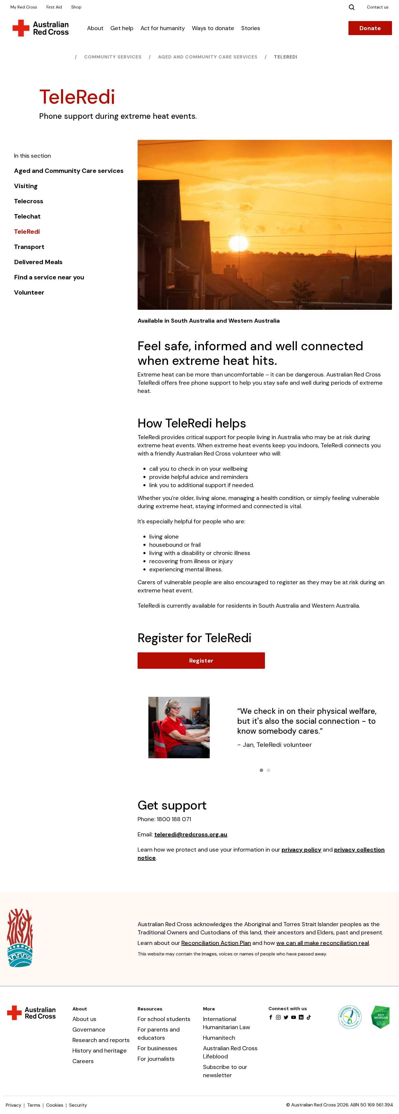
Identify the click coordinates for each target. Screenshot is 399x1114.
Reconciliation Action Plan (216, 943)
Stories (250, 28)
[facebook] (270, 1017)
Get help (121, 28)
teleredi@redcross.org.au (190, 834)
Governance (88, 1029)
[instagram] (278, 1017)
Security (78, 1105)
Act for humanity (162, 28)
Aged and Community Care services (208, 57)
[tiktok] (308, 1017)
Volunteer (29, 292)
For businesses (157, 1048)
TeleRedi (285, 57)
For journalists (156, 1059)
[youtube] (293, 1017)
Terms (33, 1105)
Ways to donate (213, 28)
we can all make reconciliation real (322, 943)
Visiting (26, 186)
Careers (83, 1061)
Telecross (28, 201)
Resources (150, 1009)
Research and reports (101, 1040)
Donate (370, 28)
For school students (164, 1019)
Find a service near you (49, 277)
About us (84, 1019)
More (209, 1009)
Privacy (13, 1105)
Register (201, 660)
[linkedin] (301, 1017)
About (95, 28)
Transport (29, 247)
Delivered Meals (38, 262)
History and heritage (99, 1050)
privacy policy (301, 849)
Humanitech (219, 1037)
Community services (113, 57)
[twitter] (286, 1017)
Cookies (54, 1105)
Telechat (27, 216)
